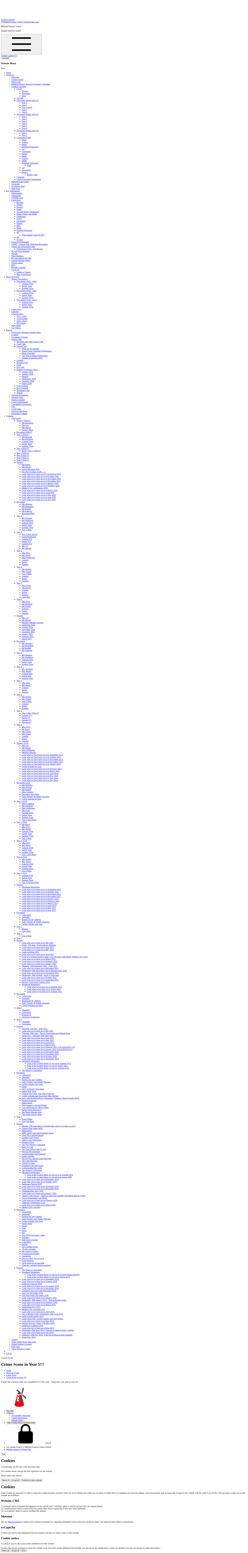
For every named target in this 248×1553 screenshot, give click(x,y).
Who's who (16, 82)
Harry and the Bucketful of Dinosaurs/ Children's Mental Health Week (50, 1098)
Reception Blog (28, 514)
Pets (23, 1233)
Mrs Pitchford (27, 439)
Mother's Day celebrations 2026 (35, 488)
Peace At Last (27, 1147)
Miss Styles (26, 588)
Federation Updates (19, 414)
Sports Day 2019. (29, 1337)
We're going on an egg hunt (33, 1263)
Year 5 (24, 110)
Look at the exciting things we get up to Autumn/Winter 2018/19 (53, 1275)
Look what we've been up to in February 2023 (41, 901)
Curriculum (16, 200)
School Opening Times (20, 260)
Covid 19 (15, 270)
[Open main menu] (21, 44)
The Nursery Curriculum (32, 1070)
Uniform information (19, 395)
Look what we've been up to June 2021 (38, 1038)
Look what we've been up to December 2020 (40, 1052)
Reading (20, 202)
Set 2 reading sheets (30, 1247)
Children (9, 416)
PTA (13, 407)
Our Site (20, 98)
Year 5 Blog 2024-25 (30, 713)
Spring (24, 562)
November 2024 (28, 630)
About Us (10, 75)
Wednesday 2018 (29, 379)
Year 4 (24, 124)
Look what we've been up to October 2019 (39, 1182)
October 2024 (27, 627)
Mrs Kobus (26, 606)
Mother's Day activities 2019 (33, 1309)
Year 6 (24, 112)
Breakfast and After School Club (30, 342)
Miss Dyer (26, 602)
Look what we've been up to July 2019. (38, 1333)
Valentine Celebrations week (33, 1203)
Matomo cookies (14, 1522)
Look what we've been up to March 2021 (38, 1045)
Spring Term (27, 286)
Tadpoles (25, 1237)
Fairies (24, 1226)
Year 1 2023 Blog (29, 820)
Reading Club (22, 363)
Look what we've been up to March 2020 (38, 1205)
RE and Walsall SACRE (21, 258)
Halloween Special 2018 (32, 1284)
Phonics (20, 207)
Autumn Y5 (26, 715)
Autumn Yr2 (27, 539)
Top (3, 1454)
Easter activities (28, 1156)
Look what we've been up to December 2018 (40, 1288)
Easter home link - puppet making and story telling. (42, 1319)
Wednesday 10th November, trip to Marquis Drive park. (44, 971)
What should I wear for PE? (33, 235)
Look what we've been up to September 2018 (40, 1279)
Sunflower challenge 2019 (32, 1326)
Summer (25, 565)
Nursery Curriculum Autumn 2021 (36, 982)
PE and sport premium (20, 251)
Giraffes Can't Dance (30, 1138)
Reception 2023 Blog (30, 794)
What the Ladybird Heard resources (36, 1265)
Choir (19, 365)
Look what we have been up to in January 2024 (41, 764)
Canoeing (20, 177)
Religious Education (30, 147)
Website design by (18, 1449)
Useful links (16, 409)
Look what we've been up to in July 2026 (39, 500)
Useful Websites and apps (32, 1005)
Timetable (26, 917)
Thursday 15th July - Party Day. (35, 1029)
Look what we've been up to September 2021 (40, 980)
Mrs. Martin (26, 671)
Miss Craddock (28, 804)
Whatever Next (28, 1142)
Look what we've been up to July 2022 (37, 943)
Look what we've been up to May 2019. (38, 1321)
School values (17, 263)
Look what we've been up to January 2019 (39, 1298)
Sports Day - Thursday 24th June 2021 (37, 1036)
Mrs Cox (25, 425)
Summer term (27, 678)
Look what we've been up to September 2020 (40, 1059)
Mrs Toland (26, 572)
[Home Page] (20, 22)
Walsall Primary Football (21, 1344)
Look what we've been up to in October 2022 (40, 892)
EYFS (19, 89)
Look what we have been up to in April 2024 (40, 773)
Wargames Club (23, 390)
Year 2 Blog (27, 838)
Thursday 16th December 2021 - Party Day (39, 966)
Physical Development (31, 1152)
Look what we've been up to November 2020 (40, 1054)
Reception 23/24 (23, 783)
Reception (26, 93)
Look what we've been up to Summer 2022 (44, 987)
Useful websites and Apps (32, 1084)
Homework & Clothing (31, 920)
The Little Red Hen (30, 1161)
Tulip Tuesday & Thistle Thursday (36, 797)
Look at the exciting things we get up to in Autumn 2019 (50, 1175)
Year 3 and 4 (27, 107)
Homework (26, 1015)
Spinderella (26, 1256)
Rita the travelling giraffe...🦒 (34, 472)
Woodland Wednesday (31, 887)
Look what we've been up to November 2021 (40, 973)
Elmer (24, 1087)
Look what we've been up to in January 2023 (40, 899)
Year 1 (24, 103)
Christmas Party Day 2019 (32, 1191)
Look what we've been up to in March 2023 (39, 903)
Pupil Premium (17, 256)
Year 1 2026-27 (23, 434)
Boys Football (22, 388)
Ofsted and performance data (23, 247)
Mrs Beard (26, 722)
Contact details (17, 80)
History (25, 154)
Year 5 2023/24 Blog (30, 882)
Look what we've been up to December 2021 (40, 968)
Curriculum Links (24, 138)
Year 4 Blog (27, 574)
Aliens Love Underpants (32, 1140)
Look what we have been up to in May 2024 (40, 776)
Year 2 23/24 (22, 822)
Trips (24, 96)
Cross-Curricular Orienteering (29, 179)
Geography (26, 151)
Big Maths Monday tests (32, 1112)
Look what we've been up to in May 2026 (39, 495)
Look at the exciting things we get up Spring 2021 (47, 1066)
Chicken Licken (28, 1163)
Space (24, 1230)
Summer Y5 (27, 720)
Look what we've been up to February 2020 (39, 1200)
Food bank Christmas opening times (26, 332)
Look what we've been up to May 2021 (38, 1040)
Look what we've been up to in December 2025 (41, 481)
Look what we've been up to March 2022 (38, 959)
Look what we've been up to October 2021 (39, 978)
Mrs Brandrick (28, 423)
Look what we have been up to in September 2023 (42, 755)
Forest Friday (27, 1119)
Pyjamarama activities (30, 1254)
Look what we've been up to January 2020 (39, 1193)
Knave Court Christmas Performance (37, 351)
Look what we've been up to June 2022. (38, 947)
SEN (13, 265)
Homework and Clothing (32, 1080)
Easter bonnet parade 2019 (32, 1316)
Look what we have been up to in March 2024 (41, 771)
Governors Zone (18, 186)
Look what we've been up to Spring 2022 (44, 989)
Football (20, 360)
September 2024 (28, 625)
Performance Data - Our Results (30, 249)
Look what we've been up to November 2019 (40, 1186)
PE (18, 233)
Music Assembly (28, 353)
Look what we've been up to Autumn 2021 (44, 991)
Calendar (15, 312)
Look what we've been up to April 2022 (38, 954)
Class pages (16, 418)
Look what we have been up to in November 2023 (42, 759)
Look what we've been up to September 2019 (40, 1179)
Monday (25, 376)
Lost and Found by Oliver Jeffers (35, 1107)
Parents (9, 330)
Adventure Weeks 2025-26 (27, 131)
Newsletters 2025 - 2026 (27, 281)
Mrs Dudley (27, 569)
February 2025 (28, 636)
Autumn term (27, 674)
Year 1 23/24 (22, 801)
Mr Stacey (26, 729)
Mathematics (27, 1131)
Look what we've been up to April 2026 (38, 493)
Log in (9, 1353)
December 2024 (28, 632)
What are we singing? (30, 349)
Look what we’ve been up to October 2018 (39, 1282)
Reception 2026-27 (24, 432)
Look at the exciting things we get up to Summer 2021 (49, 1063)
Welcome (15, 77)
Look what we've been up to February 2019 (39, 1302)
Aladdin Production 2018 (32, 358)
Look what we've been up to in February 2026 (41, 486)
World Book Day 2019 (31, 1307)
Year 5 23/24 (22, 873)
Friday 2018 (27, 383)
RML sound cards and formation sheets (38, 1133)
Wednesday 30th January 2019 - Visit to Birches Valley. (44, 1300)
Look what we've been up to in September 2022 (41, 889)
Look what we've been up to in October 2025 (40, 476)
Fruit (24, 1228)
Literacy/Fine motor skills (32, 1128)
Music (24, 140)
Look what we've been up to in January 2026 (40, 483)
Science (25, 142)
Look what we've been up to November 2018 (40, 1286)
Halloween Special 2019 (32, 1184)
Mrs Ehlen (26, 465)
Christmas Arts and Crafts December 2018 (39, 1291)
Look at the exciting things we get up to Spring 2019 (48, 1277)
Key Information (13, 191)
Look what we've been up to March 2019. (39, 1305)
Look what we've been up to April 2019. (38, 1312)
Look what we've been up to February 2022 (39, 961)
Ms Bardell (26, 509)
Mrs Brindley (27, 504)
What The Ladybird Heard (32, 1135)
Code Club (21, 344)
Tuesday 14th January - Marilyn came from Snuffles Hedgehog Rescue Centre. (54, 1196)
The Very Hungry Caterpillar (33, 1145)
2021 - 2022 (21, 316)
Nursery (25, 91)
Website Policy (17, 1420)
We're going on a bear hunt (33, 1089)
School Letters (17, 314)
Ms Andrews (27, 511)
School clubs (16, 339)
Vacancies (15, 184)
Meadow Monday (29, 752)
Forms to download (19, 411)
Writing (20, 205)
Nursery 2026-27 (23, 421)
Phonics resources (29, 1101)
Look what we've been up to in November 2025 (41, 479)
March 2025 (27, 639)
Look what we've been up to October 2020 (39, 1056)
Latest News (16, 309)
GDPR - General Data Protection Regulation (29, 244)
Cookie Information (19, 1418)
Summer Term (27, 288)
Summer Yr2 (27, 544)
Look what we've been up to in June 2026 (39, 497)
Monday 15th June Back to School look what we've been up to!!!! (49, 1126)
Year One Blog (28, 1121)
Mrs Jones (26, 810)
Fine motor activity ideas (32, 1114)
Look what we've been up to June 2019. (38, 1328)
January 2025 (27, 634)
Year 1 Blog (27, 530)
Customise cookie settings (32, 1480)
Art (23, 149)
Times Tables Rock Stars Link (23, 1342)
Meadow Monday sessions (32, 623)
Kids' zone (15, 1346)
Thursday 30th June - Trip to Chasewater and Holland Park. (46, 1033)
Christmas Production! (31, 1017)
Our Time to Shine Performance (35, 356)
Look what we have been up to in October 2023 (41, 757)
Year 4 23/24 (22, 857)
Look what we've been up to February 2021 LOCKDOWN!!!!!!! (48, 1047)
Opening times (17, 397)
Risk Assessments (24, 274)
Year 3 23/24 (22, 841)
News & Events (12, 277)
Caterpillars (26, 1242)
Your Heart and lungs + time (33, 1235)
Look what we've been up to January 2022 (39, 964)
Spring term (26, 676)
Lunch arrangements (19, 402)
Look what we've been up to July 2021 (37, 1031)
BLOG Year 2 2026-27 (31, 451)
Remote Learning (18, 267)
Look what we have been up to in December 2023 (42, 762)
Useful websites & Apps (31, 766)
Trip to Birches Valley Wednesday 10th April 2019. (42, 1314)
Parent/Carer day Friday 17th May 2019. (38, 1323)
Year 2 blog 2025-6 (29, 534)
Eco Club (20, 367)
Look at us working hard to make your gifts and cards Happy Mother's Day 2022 (55, 957)
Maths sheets (27, 1103)
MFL (19, 226)
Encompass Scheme (19, 337)
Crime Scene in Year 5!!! (16, 1377)
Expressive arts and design (32, 1165)
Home (8, 73)
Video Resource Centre (20, 1349)
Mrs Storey (26, 555)
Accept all (15, 1480)
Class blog (26, 597)
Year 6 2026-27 (23, 460)
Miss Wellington (28, 558)
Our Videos (16, 328)
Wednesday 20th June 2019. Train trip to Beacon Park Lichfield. (48, 1330)
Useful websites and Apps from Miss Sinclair (40, 1096)
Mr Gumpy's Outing (30, 1251)
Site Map (10, 1410)
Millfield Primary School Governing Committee (30, 84)
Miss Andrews (27, 792)
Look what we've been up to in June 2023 (39, 910)
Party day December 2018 (32, 1293)
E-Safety (14, 335)
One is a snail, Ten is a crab (33, 1258)
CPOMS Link (17, 198)
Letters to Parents (24, 272)
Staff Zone (15, 189)
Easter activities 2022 (30, 952)
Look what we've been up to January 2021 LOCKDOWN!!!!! (47, 1049)
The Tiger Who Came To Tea (34, 1149)
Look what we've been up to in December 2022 (41, 896)
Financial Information (20, 242)
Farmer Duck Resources (31, 1110)
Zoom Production (29, 537)
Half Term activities (30, 1240)
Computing (21, 216)
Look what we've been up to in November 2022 (41, 894)
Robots (25, 1244)
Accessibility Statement (20, 1415)
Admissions (16, 196)
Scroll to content (7, 20)
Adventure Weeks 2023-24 (27, 100)
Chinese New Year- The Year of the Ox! (38, 1094)
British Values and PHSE (27, 214)
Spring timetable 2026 (31, 469)
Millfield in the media (20, 182)
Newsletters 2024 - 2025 (27, 291)
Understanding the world (32, 1168)
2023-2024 (21, 323)
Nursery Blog (27, 430)
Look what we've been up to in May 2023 (39, 908)
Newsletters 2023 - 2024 (27, 300)
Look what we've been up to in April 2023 (39, 906)
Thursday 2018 (28, 381)
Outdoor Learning (18, 86)
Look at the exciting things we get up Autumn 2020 (48, 1068)
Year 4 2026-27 (23, 455)
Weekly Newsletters (19, 279)
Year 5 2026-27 (23, 458)
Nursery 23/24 (22, 743)
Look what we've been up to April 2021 (38, 1043)
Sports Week (27, 1223)
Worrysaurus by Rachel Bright (34, 1105)
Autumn (25, 560)
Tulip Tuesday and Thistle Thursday (36, 1082)
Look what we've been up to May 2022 (38, 950)
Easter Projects (28, 1261)
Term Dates (16, 325)
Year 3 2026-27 (23, 453)
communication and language (34, 1154)
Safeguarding (16, 193)
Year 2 (24, 105)
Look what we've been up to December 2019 (40, 1189)
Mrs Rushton (27, 604)
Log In (48, 1443)
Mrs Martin (26, 548)
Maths (24, 144)
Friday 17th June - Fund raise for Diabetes (39, 945)
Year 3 (24, 121)
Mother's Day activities (31, 1207)
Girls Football (22, 386)
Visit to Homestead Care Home (34, 1198)
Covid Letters (22, 318)
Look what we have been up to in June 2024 (40, 778)
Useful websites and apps (32, 924)
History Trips (32, 175)
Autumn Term (27, 284)
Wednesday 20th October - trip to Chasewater (40, 975)
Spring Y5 (26, 718)
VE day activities (29, 1249)
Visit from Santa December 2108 (35, 1295)
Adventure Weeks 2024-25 (27, 114)
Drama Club (22, 346)
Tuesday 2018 (27, 374)
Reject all (5, 1480)
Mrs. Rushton (27, 669)
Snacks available (18, 400)
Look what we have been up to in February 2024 (42, 769)
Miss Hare (26, 553)
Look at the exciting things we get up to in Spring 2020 (49, 1177)
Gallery (14, 1340)
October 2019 (27, 372)
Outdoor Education (24, 230)
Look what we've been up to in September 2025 (41, 474)
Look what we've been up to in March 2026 (39, 490)
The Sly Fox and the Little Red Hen (36, 1159)
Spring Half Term (29, 1091)
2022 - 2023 (21, 321)
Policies (14, 254)
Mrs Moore (26, 428)
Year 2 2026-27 (23, 448)
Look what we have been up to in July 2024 (40, 780)
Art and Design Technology (28, 212)
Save (24, 1551)
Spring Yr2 (26, 541)
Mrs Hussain (27, 437)
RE (18, 237)
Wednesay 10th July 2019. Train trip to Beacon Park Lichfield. (47, 1335)
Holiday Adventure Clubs (27, 370)
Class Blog (26, 931)
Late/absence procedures (21, 404)
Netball (19, 393)
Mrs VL (25, 546)
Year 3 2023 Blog (29, 855)
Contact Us (12, 56)
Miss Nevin (26, 585)
